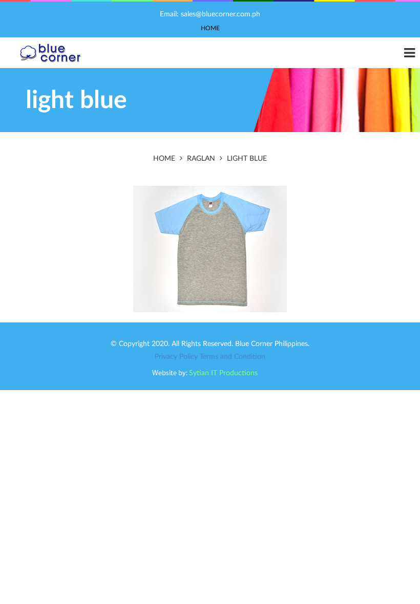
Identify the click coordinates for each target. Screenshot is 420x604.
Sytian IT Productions (223, 373)
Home (210, 28)
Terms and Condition (232, 356)
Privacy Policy (176, 356)
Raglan (201, 158)
